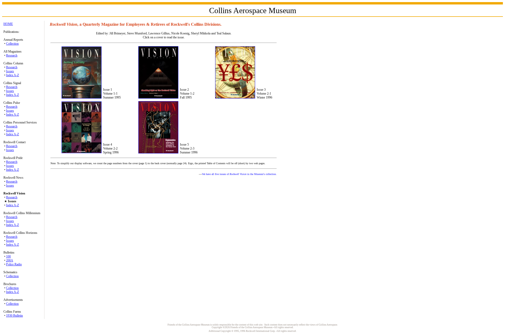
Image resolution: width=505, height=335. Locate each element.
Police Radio (14, 264)
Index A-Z (12, 75)
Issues (10, 71)
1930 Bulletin (14, 315)
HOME (8, 24)
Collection (12, 43)
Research (11, 55)
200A (9, 260)
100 (8, 256)
